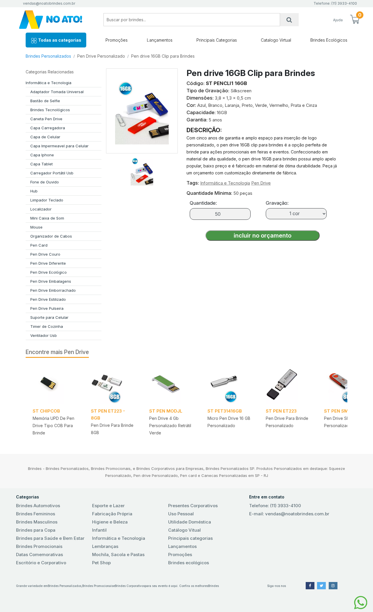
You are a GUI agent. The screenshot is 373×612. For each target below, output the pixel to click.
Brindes (213, 586)
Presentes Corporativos (193, 505)
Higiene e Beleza (110, 522)
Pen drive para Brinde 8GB (112, 429)
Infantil (99, 530)
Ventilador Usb (43, 335)
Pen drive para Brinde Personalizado (287, 422)
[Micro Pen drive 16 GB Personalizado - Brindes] (229, 384)
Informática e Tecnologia (48, 82)
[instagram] (333, 585)
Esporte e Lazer (108, 505)
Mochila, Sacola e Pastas (118, 554)
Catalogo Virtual (276, 40)
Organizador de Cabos (51, 236)
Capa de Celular (45, 137)
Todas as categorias (59, 40)
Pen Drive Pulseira (47, 308)
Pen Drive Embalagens (50, 281)
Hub (34, 191)
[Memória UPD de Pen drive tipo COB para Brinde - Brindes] (55, 384)
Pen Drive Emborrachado (53, 290)
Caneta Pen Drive (46, 118)
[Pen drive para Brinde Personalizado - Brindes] (288, 384)
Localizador (41, 209)
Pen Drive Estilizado (48, 299)
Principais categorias (190, 538)
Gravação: (277, 203)
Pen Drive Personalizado (101, 56)
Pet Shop (101, 562)
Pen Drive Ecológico (48, 272)
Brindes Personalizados (48, 56)
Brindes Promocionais (39, 546)
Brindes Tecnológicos (50, 109)
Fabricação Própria (112, 514)
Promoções (116, 40)
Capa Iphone (42, 155)
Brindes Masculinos (36, 522)
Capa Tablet (41, 164)
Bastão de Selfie (45, 100)
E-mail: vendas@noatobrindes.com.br (289, 514)
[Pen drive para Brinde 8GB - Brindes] (113, 384)
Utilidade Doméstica (189, 522)
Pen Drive (261, 183)
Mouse (36, 227)
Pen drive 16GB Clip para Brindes (163, 56)
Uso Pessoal (181, 514)
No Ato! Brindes (55, 19)
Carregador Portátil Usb (51, 173)
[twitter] (321, 585)
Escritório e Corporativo (41, 562)
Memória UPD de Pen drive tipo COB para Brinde (53, 425)
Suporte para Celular (49, 317)
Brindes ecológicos (188, 562)
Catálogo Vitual (184, 530)
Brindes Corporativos (130, 586)
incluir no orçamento (262, 235)
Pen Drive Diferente (48, 263)
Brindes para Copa (35, 530)
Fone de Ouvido (44, 182)
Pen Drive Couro (45, 254)
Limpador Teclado (46, 200)
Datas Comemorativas (39, 554)
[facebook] (310, 585)
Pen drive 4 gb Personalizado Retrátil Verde (170, 425)
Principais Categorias (216, 40)
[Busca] (289, 19)
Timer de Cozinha (46, 326)
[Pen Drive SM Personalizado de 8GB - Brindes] (346, 384)
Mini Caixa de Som (47, 218)
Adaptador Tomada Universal (57, 91)
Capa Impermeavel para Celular (59, 146)
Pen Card (38, 245)
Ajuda (338, 20)
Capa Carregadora (47, 127)
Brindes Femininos (35, 514)
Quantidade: (203, 203)
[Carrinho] (354, 19)
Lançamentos (160, 40)
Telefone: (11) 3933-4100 (275, 505)
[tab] (142, 169)
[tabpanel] (55, 402)
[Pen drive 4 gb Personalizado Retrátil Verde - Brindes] (171, 384)
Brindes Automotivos (38, 505)
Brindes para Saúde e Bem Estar (50, 538)
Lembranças (105, 546)
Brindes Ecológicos (328, 40)
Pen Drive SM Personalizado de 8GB (346, 422)
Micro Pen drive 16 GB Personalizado (228, 422)
